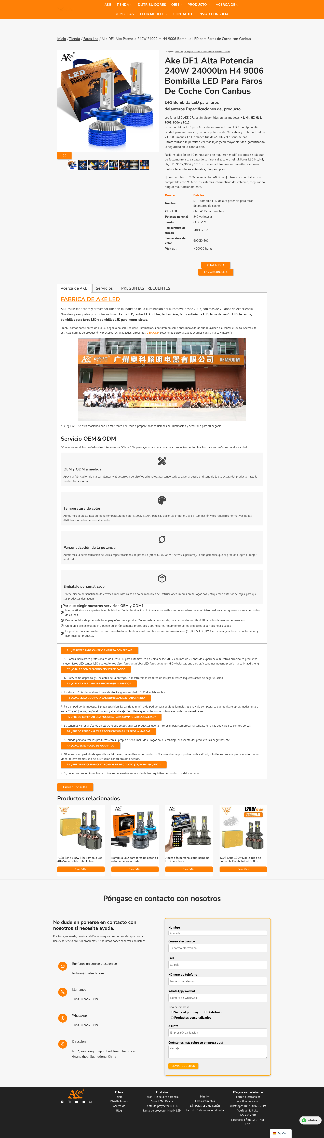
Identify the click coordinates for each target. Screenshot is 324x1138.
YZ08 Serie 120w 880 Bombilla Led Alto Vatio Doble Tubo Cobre (79, 859)
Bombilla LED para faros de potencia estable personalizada (134, 859)
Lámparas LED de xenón (205, 1105)
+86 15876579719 (255, 1106)
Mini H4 (205, 1096)
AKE (107, 4)
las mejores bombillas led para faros (199, 51)
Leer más (80, 869)
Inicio (119, 1097)
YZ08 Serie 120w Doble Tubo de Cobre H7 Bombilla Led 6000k (240, 859)
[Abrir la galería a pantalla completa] (64, 155)
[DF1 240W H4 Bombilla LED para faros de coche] (108, 101)
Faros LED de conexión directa (205, 1110)
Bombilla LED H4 (222, 51)
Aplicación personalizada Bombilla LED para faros (187, 859)
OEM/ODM (152, 332)
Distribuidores (119, 1101)
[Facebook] (62, 1102)
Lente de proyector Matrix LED (162, 1110)
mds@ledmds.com (247, 1101)
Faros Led (179, 51)
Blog (119, 1110)
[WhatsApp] (90, 1102)
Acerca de (119, 1106)
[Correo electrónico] (83, 1102)
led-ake (253, 1110)
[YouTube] (76, 1102)
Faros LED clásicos (162, 1101)
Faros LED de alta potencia (162, 1097)
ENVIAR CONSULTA (213, 14)
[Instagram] (69, 1102)
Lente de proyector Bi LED (162, 1106)
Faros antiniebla (205, 1101)
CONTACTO (182, 14)
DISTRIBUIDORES (152, 4)
